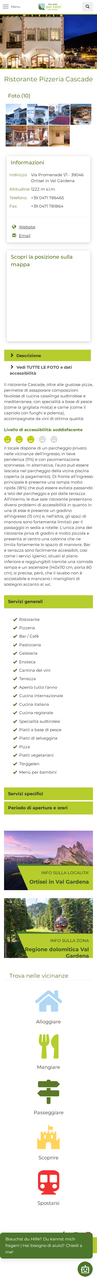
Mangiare (48, 1067)
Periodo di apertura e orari (38, 807)
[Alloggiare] (48, 1001)
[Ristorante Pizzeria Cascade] (16, 117)
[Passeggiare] (48, 1092)
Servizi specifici (25, 793)
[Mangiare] (48, 1046)
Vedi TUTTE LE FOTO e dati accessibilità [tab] (41, 370)
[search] (87, 6)
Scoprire (48, 1158)
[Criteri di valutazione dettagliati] (32, 440)
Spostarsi (48, 1203)
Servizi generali (25, 601)
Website (27, 226)
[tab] (48, 601)
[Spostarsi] (48, 1182)
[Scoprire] (48, 1137)
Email (24, 235)
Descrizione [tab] (28, 355)
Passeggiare (49, 1113)
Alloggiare (48, 1022)
